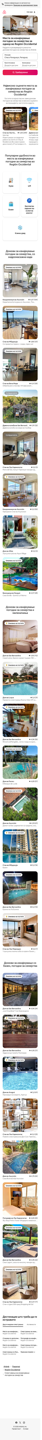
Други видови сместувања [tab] (13, 1324)
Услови (25, 1429)
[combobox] (20, 57)
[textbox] (11, 65)
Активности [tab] (31, 1324)
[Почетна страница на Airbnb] (4, 11)
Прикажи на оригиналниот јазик (25, 5)
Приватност (16, 1429)
